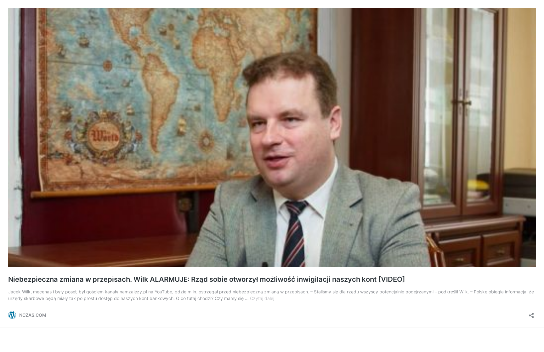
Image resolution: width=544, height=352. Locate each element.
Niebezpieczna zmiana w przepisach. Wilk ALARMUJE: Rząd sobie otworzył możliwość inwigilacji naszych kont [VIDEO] (206, 279)
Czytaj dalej (262, 298)
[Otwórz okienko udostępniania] (531, 313)
